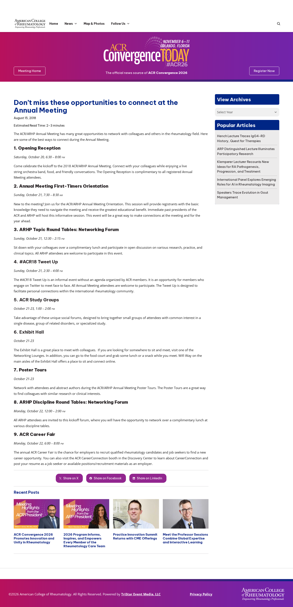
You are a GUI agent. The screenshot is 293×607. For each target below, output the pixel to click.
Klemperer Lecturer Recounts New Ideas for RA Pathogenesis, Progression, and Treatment (243, 166)
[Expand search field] (277, 24)
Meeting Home (29, 71)
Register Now (264, 71)
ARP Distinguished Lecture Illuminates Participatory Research (246, 151)
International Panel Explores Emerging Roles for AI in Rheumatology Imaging (246, 182)
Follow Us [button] (118, 24)
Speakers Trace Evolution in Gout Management (242, 194)
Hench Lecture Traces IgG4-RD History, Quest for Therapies (241, 138)
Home (53, 24)
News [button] (69, 24)
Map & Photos (94, 24)
